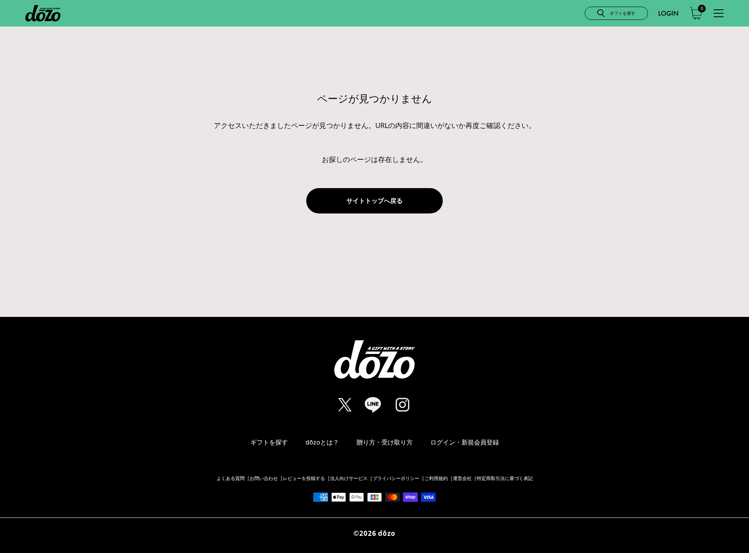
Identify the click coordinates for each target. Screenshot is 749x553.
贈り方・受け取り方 (385, 442)
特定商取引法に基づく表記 (505, 478)
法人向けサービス (348, 478)
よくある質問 (231, 478)
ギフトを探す (269, 442)
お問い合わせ (264, 478)
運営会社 (462, 478)
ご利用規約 (436, 478)
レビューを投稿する (304, 478)
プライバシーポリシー (396, 478)
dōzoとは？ (322, 442)
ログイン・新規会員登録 (464, 442)
